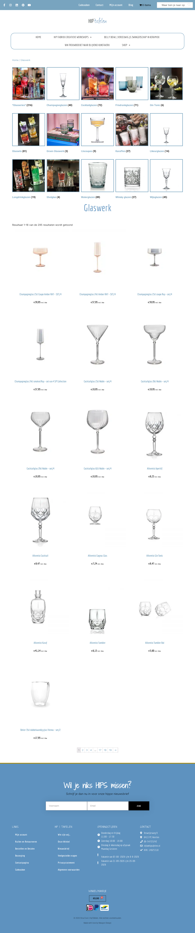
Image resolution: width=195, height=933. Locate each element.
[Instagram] (10, 5)
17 (100, 750)
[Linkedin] (17, 5)
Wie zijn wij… (64, 834)
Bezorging (20, 855)
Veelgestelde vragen (67, 855)
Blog (131, 5)
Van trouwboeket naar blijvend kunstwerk (87, 45)
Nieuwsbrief (63, 848)
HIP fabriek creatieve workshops (71, 37)
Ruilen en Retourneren (26, 841)
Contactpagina (22, 862)
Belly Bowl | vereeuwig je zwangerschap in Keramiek (132, 37)
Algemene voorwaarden (69, 869)
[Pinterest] (23, 5)
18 (105, 750)
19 (110, 750)
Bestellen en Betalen (25, 848)
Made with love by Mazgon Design (97, 923)
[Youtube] (29, 5)
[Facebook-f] (4, 5)
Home (38, 37)
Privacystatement (66, 862)
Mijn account (116, 5)
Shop (124, 45)
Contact (99, 5)
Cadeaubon (84, 5)
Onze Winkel (64, 841)
